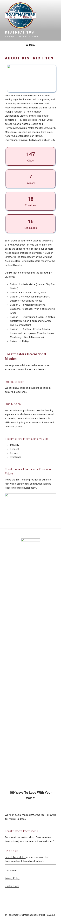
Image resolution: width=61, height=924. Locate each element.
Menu (32, 44)
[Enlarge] (52, 69)
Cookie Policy (12, 886)
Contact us (11, 870)
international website (40, 841)
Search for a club (14, 857)
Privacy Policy (12, 878)
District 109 (19, 32)
